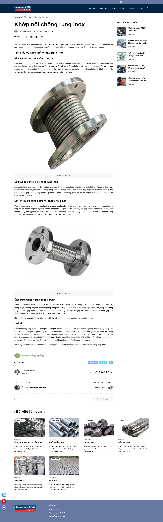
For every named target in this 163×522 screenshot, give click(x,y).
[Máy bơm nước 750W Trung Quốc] (121, 31)
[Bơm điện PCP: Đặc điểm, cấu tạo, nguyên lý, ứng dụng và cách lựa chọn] (121, 69)
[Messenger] (4, 507)
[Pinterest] (106, 372)
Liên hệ (140, 8)
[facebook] (99, 372)
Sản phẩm (103, 8)
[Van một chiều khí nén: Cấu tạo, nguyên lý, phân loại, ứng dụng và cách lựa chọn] (121, 43)
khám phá (55, 47)
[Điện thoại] (4, 501)
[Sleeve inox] (29, 465)
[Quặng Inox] (99, 427)
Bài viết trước (23, 383)
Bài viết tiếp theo (102, 383)
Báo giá (113, 8)
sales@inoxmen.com (57, 516)
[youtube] (111, 372)
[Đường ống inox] (64, 427)
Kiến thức (131, 8)
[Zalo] (4, 495)
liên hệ (20, 318)
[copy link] (41, 37)
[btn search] (146, 3)
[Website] (102, 372)
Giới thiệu (92, 8)
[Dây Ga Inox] (133, 427)
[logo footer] (30, 508)
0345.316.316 (54, 510)
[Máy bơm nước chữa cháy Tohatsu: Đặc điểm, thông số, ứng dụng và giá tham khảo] (121, 81)
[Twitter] (104, 372)
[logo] (22, 11)
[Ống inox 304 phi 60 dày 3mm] (29, 427)
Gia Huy (28, 31)
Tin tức (121, 8)
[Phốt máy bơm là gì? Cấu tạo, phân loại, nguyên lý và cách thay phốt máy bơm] (121, 56)
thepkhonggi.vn (52, 345)
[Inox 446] (64, 465)
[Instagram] (109, 372)
